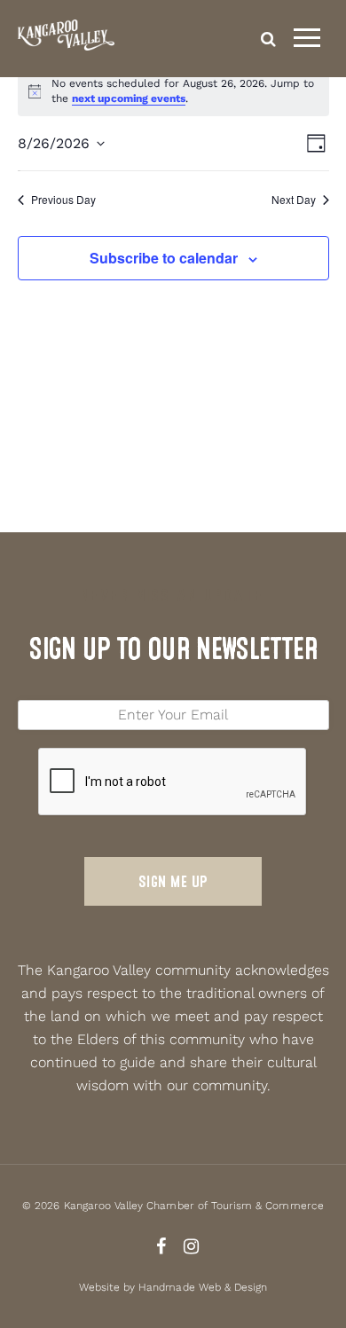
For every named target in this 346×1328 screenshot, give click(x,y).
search (268, 38)
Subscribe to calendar (164, 258)
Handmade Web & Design (202, 1287)
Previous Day (63, 200)
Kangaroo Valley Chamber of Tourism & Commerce (194, 1205)
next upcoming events (128, 98)
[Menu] (307, 38)
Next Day (293, 200)
